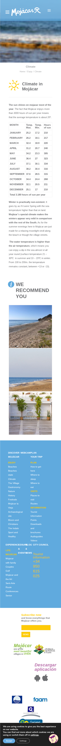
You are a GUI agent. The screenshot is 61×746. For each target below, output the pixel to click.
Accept (9, 741)
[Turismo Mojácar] (26, 10)
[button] (49, 10)
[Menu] (7, 12)
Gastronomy (14, 487)
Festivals (12, 499)
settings (35, 735)
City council (41, 544)
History (11, 495)
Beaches (12, 466)
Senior (9, 595)
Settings (23, 741)
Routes (34, 503)
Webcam (25, 453)
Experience (12, 544)
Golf (8, 571)
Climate (12, 479)
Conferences (12, 591)
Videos (33, 540)
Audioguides (36, 536)
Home (22, 71)
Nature (11, 491)
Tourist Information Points (36, 516)
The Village (13, 483)
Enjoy (29, 71)
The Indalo (13, 528)
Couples (10, 567)
